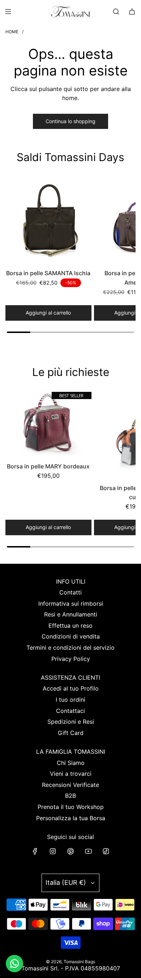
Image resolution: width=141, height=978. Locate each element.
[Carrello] (132, 12)
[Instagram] (53, 851)
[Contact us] (14, 963)
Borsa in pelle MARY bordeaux (48, 466)
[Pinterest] (70, 851)
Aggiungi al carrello (48, 313)
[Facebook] (35, 851)
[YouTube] (88, 851)
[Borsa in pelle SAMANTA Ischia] (48, 220)
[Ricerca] (116, 12)
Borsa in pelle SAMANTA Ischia (48, 273)
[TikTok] (106, 851)
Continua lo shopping (70, 121)
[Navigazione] (8, 12)
